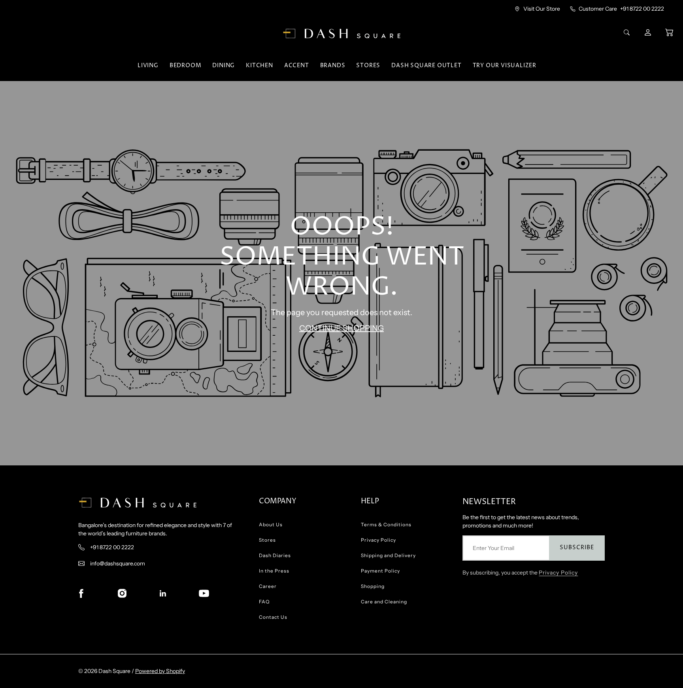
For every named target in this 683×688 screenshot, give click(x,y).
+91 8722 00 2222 (642, 8)
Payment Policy (380, 571)
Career (268, 586)
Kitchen (259, 65)
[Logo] (341, 34)
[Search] (628, 32)
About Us (271, 524)
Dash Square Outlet (426, 65)
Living (148, 65)
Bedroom (186, 65)
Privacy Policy (378, 540)
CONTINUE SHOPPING (341, 328)
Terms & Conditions (386, 524)
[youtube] (204, 593)
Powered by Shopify (160, 671)
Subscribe (577, 547)
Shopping (373, 586)
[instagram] (122, 593)
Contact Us (273, 617)
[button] (669, 32)
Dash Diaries (275, 555)
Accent (296, 65)
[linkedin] (163, 593)
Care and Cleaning (384, 602)
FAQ (264, 602)
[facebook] (81, 593)
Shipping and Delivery (388, 555)
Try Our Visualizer (504, 65)
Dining (223, 65)
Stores (368, 65)
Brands (332, 65)
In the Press (274, 571)
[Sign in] (649, 32)
